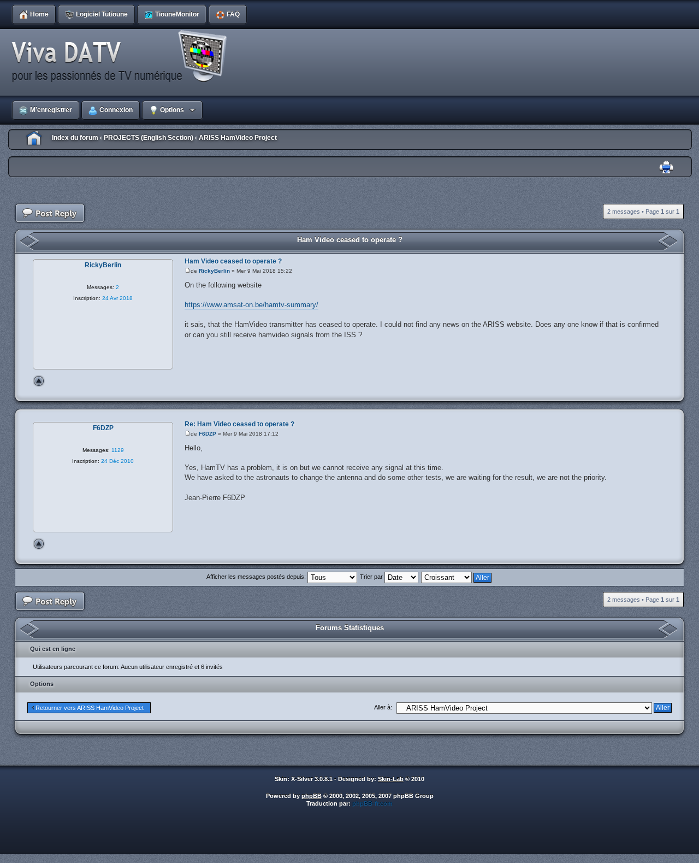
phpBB (311, 795)
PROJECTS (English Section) (148, 138)
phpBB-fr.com (372, 803)
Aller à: (383, 707)
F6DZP (207, 434)
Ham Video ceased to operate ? (349, 240)
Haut (39, 381)
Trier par (372, 576)
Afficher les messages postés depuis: (256, 576)
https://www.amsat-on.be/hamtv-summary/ (251, 305)
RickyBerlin (214, 271)
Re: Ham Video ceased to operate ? (239, 424)
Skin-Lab (391, 779)
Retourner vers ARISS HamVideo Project (89, 708)
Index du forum (75, 138)
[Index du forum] (123, 57)
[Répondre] (50, 213)
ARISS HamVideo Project (238, 138)
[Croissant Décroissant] (457, 576)
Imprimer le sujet (666, 167)
